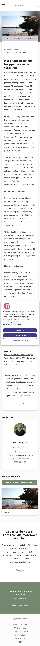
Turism (7, 358)
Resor (12, 358)
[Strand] (20, 498)
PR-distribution (20, 628)
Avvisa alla (20, 330)
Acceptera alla (20, 335)
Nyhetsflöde (20, 638)
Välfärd (18, 358)
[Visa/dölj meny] (3, 5)
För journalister (20, 635)
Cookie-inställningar (20, 340)
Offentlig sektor (28, 358)
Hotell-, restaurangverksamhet (16, 361)
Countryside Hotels (20, 605)
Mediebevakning (20, 625)
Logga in (20, 641)
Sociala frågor (27, 354)
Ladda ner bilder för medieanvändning (19, 482)
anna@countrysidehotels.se (20, 458)
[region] (20, 323)
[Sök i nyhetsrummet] (37, 5)
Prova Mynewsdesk (20, 631)
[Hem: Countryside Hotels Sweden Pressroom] (19, 5)
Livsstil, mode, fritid (12, 354)
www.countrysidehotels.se (22, 395)
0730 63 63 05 (20, 462)
